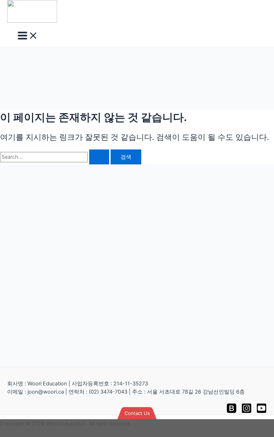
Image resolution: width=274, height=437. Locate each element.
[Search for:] (55, 157)
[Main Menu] (28, 36)
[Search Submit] (99, 157)
